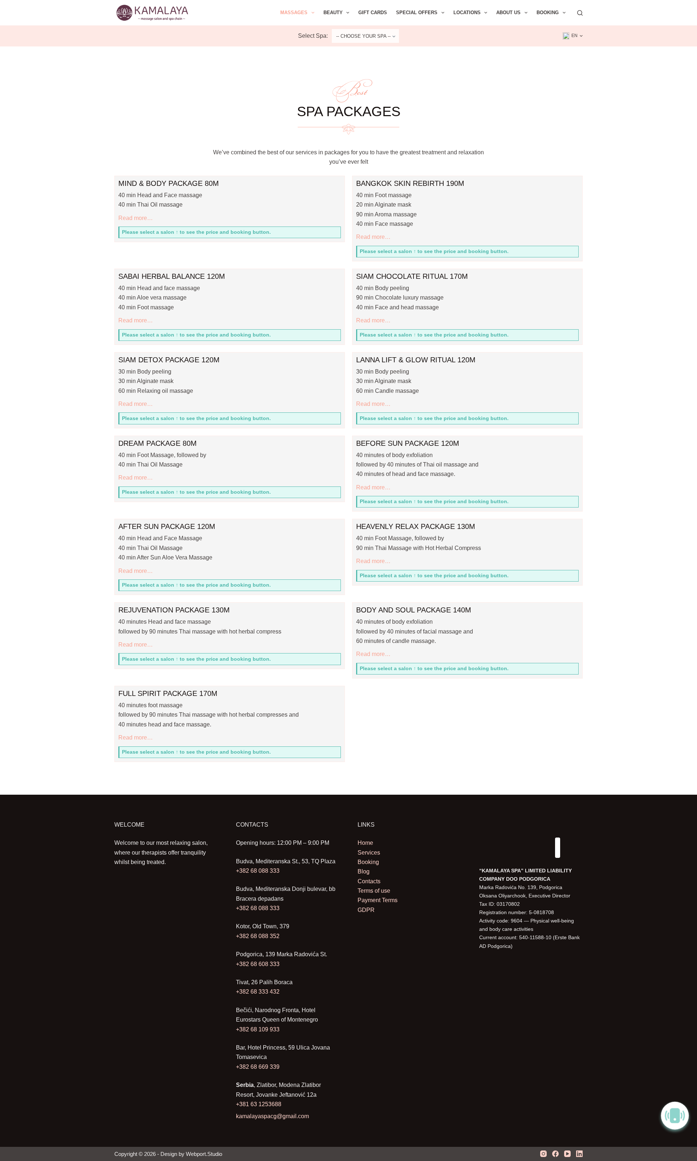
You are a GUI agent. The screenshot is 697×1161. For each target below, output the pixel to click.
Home (365, 843)
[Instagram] (543, 1153)
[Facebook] (555, 1153)
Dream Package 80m (157, 443)
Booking (548, 12)
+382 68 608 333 (258, 964)
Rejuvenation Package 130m (174, 610)
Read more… (135, 219)
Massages (293, 12)
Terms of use (374, 891)
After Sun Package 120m (166, 526)
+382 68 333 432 (258, 992)
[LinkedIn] (579, 1153)
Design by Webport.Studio (191, 1154)
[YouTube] (567, 1153)
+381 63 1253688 (258, 1104)
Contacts (369, 881)
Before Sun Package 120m (407, 443)
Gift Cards (372, 12)
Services (369, 853)
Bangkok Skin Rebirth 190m (410, 183)
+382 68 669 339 (258, 1067)
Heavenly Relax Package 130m (415, 526)
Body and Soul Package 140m (413, 610)
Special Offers (416, 12)
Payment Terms (378, 900)
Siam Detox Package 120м (169, 360)
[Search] (580, 13)
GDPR (366, 910)
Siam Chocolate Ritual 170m (412, 276)
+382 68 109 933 (258, 1029)
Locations (467, 12)
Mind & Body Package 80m (168, 183)
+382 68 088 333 (258, 871)
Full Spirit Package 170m (167, 693)
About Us (508, 12)
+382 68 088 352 (258, 936)
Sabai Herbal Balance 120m (171, 276)
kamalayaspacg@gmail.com (272, 1116)
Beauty (333, 12)
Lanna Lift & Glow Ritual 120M (416, 360)
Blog (364, 871)
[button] (573, 36)
